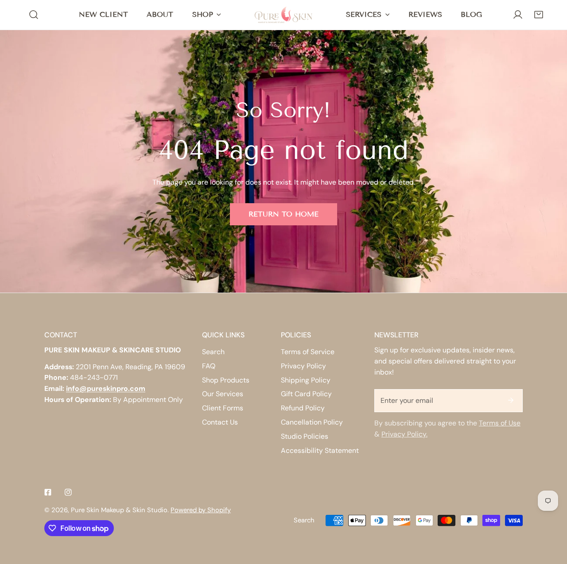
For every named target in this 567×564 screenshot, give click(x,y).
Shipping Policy (305, 380)
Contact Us (220, 422)
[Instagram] (68, 492)
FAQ (208, 366)
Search (213, 351)
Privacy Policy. (404, 434)
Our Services (222, 393)
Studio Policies (304, 436)
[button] (538, 14)
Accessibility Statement (320, 450)
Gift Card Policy (306, 393)
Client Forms (222, 408)
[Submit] (511, 400)
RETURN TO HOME (283, 214)
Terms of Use (499, 423)
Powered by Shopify (201, 510)
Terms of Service (307, 351)
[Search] (33, 14)
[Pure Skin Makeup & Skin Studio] (283, 15)
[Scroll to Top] (550, 516)
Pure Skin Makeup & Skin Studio (119, 510)
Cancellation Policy (312, 422)
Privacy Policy (303, 366)
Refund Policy (303, 408)
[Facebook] (48, 492)
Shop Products (225, 380)
